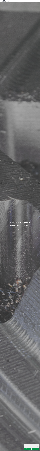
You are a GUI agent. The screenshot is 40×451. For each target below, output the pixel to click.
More (20, 229)
